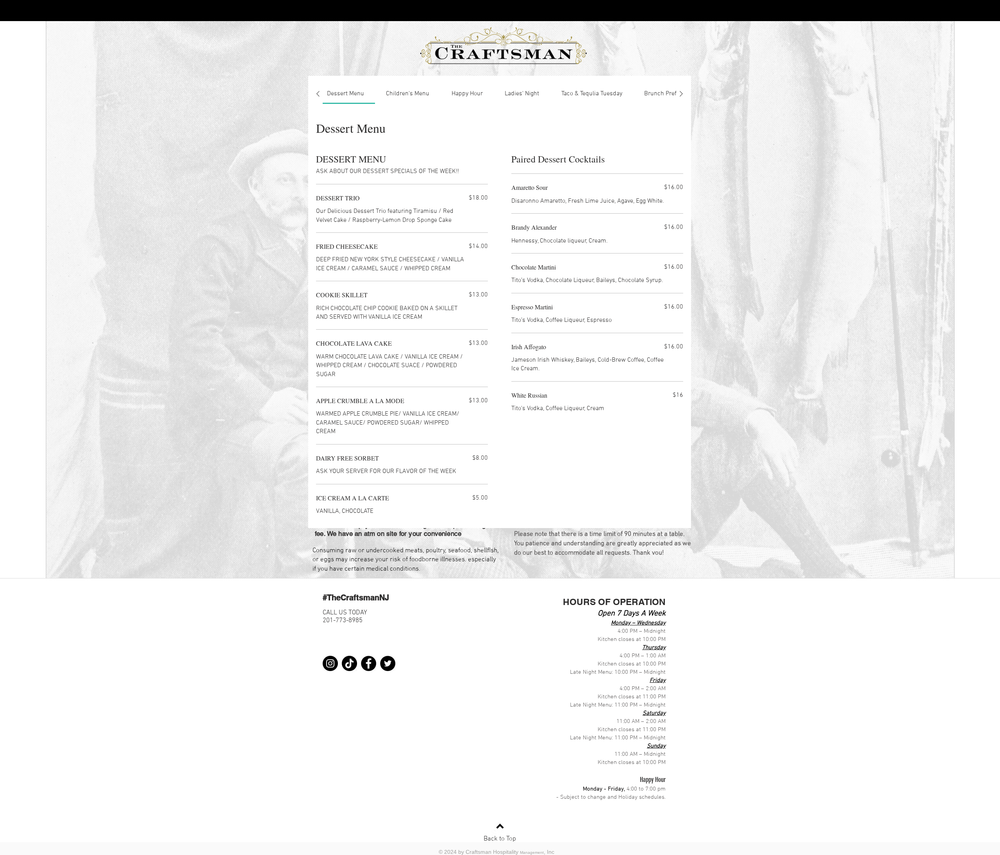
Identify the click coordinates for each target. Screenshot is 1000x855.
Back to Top (500, 839)
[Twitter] (387, 663)
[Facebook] (368, 663)
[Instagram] (330, 663)
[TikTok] (349, 663)
